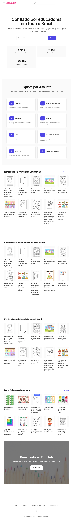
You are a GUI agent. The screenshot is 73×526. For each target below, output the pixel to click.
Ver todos (66, 172)
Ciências (48, 118)
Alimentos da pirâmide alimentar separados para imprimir (63, 216)
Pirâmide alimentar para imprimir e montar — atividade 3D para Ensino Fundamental (35, 289)
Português (18, 103)
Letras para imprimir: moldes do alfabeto (36, 431)
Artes (16, 134)
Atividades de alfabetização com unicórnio (62, 190)
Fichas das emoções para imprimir (49, 431)
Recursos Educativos (52, 134)
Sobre (16, 505)
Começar (36, 468)
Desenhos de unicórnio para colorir (35, 214)
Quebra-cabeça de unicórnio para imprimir (49, 190)
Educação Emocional (52, 151)
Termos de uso (53, 505)
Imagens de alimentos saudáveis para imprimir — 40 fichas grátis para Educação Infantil (49, 218)
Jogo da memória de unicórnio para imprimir (9, 214)
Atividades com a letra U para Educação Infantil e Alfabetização (9, 192)
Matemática (18, 118)
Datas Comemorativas (53, 103)
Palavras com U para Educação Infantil (36, 190)
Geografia (18, 151)
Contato (25, 505)
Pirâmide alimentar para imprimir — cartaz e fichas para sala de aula (49, 287)
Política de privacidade (38, 505)
